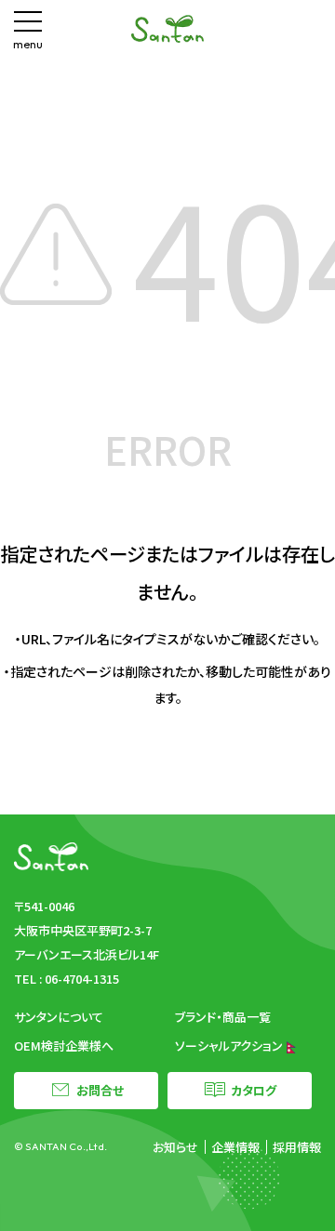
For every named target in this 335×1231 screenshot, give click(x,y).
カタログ (253, 1090)
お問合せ (100, 1090)
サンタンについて (58, 1017)
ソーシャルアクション (230, 1045)
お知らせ (175, 1147)
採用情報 (297, 1147)
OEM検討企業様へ (64, 1045)
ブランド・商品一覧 (223, 1017)
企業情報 (235, 1147)
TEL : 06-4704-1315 (66, 978)
